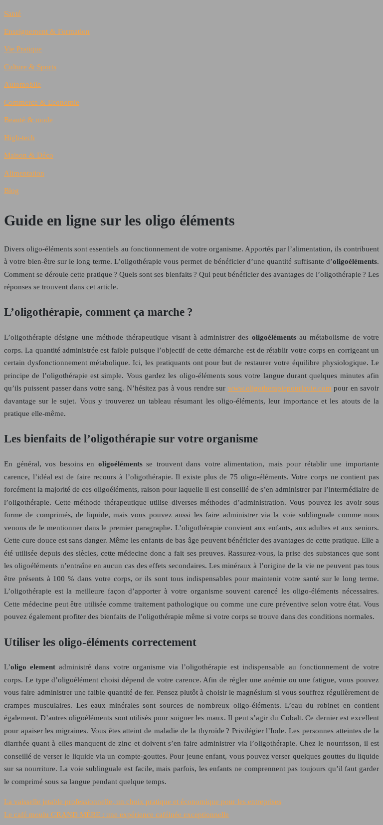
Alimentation (24, 173)
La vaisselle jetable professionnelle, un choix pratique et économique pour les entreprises (142, 802)
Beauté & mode (28, 120)
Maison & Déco (28, 155)
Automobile (22, 84)
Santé (12, 13)
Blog (11, 191)
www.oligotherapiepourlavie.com (280, 388)
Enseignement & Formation (47, 31)
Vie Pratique (23, 49)
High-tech (19, 138)
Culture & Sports (30, 67)
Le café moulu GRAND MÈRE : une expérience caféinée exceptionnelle (116, 815)
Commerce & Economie (41, 102)
